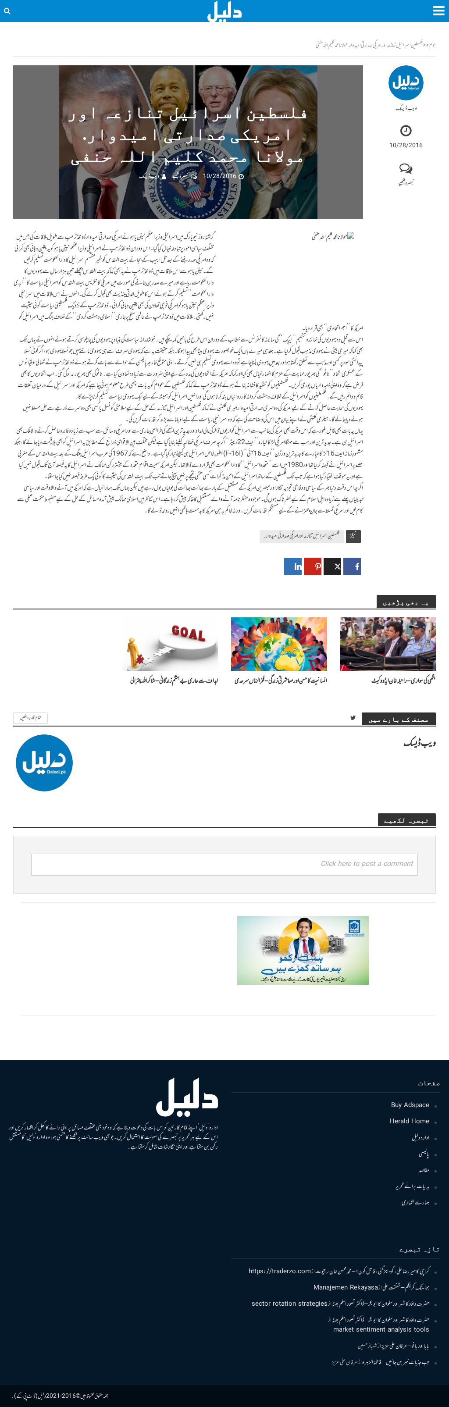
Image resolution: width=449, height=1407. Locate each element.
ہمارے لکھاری (415, 1203)
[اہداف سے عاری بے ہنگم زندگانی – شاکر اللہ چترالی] (170, 644)
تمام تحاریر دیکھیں (30, 718)
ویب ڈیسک (406, 109)
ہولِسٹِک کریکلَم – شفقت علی (405, 1288)
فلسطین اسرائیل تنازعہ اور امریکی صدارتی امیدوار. (301, 536)
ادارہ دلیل (420, 1138)
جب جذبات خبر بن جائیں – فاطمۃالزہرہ (395, 1362)
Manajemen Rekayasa (346, 1288)
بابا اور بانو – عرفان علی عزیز (405, 1346)
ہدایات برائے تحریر (412, 1187)
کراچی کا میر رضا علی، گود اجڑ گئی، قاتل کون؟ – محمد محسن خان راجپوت (372, 1272)
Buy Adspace (410, 1105)
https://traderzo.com (280, 1272)
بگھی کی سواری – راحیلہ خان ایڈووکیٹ (403, 681)
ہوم (432, 45)
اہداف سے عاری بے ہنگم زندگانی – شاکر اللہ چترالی (174, 681)
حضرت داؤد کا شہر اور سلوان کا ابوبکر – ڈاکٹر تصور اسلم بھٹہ (380, 1304)
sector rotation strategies (290, 1304)
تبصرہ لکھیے (406, 183)
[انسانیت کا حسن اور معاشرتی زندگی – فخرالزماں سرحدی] (279, 644)
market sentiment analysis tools (381, 1330)
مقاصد (424, 1170)
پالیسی (424, 1154)
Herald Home (409, 1122)
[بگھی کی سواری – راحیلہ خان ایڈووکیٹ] (388, 644)
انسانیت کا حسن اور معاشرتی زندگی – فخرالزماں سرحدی (281, 681)
